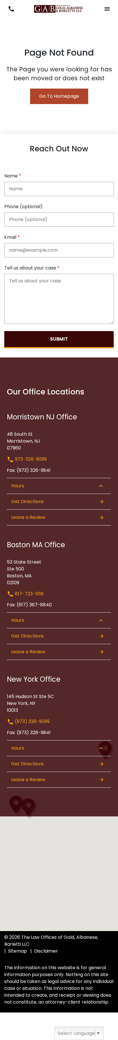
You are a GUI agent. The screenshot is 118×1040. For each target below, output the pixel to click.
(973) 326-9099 (32, 721)
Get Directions (27, 501)
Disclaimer (46, 951)
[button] (11, 8)
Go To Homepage (59, 96)
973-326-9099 (30, 459)
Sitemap (17, 951)
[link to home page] (59, 8)
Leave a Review (28, 517)
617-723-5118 (29, 594)
